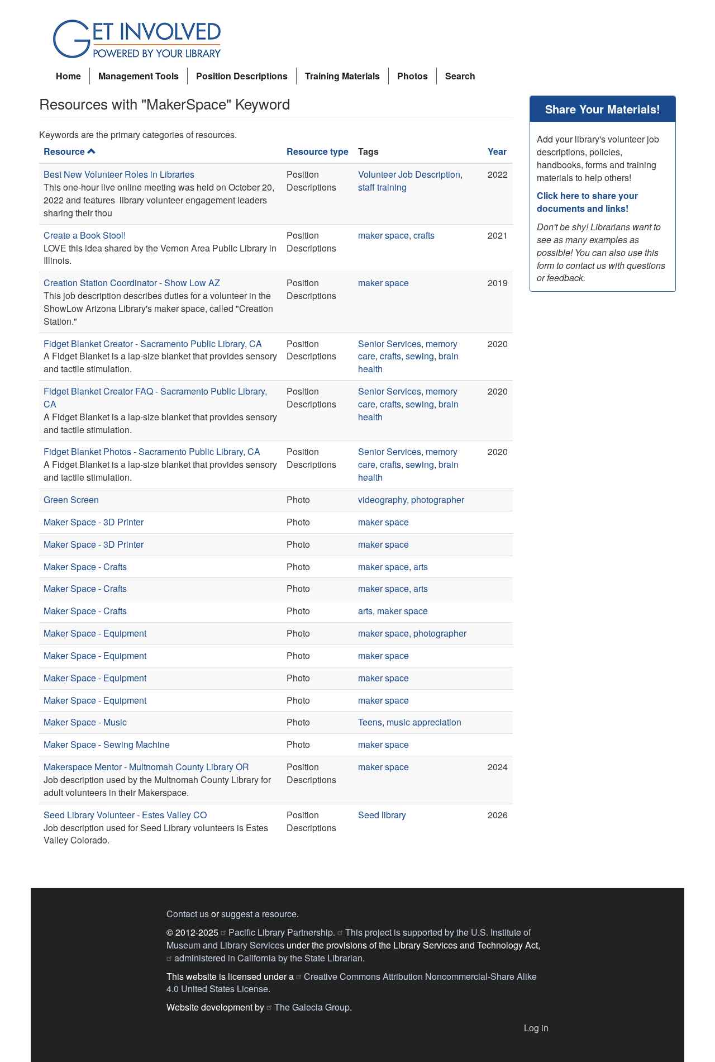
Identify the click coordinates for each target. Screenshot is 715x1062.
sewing (420, 355)
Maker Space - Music (85, 721)
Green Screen (71, 499)
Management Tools (138, 75)
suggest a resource (259, 913)
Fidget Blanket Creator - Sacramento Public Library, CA (153, 343)
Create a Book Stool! (85, 235)
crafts (424, 235)
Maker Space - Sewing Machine (107, 744)
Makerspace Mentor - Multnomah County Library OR (146, 766)
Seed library (382, 814)
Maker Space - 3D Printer (94, 521)
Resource (64, 151)
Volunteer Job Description (409, 174)
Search (460, 75)
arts (420, 566)
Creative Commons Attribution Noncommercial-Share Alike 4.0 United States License (351, 982)
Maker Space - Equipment (95, 633)
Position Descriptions (242, 75)
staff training (382, 187)
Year (497, 151)
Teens (370, 721)
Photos (412, 75)
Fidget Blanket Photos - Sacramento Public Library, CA (152, 451)
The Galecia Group (312, 1007)
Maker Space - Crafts (85, 566)
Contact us (187, 913)
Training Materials (342, 75)
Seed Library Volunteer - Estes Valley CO (125, 814)
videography (382, 499)
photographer (437, 499)
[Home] (141, 39)
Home (68, 75)
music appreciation (424, 721)
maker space (383, 235)
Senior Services (389, 343)
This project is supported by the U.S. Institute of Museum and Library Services (348, 938)
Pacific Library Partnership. (281, 932)
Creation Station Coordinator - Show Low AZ (132, 282)
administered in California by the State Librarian (268, 957)
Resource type (318, 151)
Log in (536, 1027)
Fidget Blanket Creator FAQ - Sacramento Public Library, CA (155, 397)
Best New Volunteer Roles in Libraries (119, 174)
